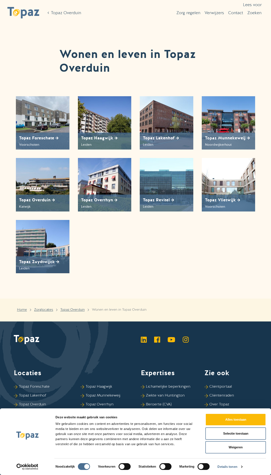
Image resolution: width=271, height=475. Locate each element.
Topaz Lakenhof (32, 395)
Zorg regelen (188, 12)
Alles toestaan (235, 419)
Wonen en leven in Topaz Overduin (119, 309)
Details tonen (227, 466)
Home (22, 309)
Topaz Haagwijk (99, 386)
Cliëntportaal (220, 386)
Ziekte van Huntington (165, 395)
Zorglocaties (43, 309)
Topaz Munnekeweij (103, 395)
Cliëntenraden (221, 395)
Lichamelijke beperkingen (168, 386)
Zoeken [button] (254, 12)
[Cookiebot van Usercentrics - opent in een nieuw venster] (27, 467)
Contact (235, 12)
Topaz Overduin (72, 309)
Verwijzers (214, 12)
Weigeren (236, 447)
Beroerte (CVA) (159, 404)
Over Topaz (219, 404)
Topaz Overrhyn (99, 404)
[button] (23, 12)
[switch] (125, 466)
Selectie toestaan (235, 433)
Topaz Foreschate (34, 386)
